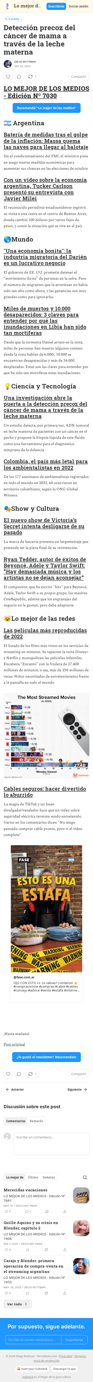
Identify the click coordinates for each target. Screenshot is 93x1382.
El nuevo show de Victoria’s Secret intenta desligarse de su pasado (44, 526)
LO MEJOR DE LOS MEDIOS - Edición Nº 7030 (46, 92)
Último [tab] (33, 1177)
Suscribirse (56, 6)
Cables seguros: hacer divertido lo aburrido (45, 791)
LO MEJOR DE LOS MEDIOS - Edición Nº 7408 (34, 1236)
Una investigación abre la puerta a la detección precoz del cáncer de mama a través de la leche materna (45, 406)
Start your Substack (34, 1369)
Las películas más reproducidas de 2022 (45, 633)
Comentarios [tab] (15, 1121)
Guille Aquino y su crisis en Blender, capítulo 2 (31, 1225)
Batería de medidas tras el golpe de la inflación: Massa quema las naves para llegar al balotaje (46, 140)
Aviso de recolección (46, 1361)
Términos (80, 1356)
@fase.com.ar (24, 977)
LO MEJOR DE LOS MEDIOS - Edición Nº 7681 (34, 1198)
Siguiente (74, 1089)
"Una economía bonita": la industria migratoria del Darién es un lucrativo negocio (45, 256)
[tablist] (25, 1121)
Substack (27, 1377)
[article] (46, 1200)
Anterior (17, 1089)
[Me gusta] (8, 76)
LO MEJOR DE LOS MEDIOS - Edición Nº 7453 (34, 1279)
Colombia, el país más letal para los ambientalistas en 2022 (46, 464)
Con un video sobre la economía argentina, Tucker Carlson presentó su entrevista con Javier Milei (45, 188)
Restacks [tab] (36, 1121)
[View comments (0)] (18, 76)
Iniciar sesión (78, 6)
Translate (13, 19)
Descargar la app (64, 1369)
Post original (14, 1044)
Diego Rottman (25, 61)
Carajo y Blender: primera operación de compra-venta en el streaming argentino (33, 1266)
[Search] (84, 1177)
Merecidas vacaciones (25, 1189)
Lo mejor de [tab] (14, 1177)
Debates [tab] (49, 1177)
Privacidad (65, 1356)
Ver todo (14, 1304)
